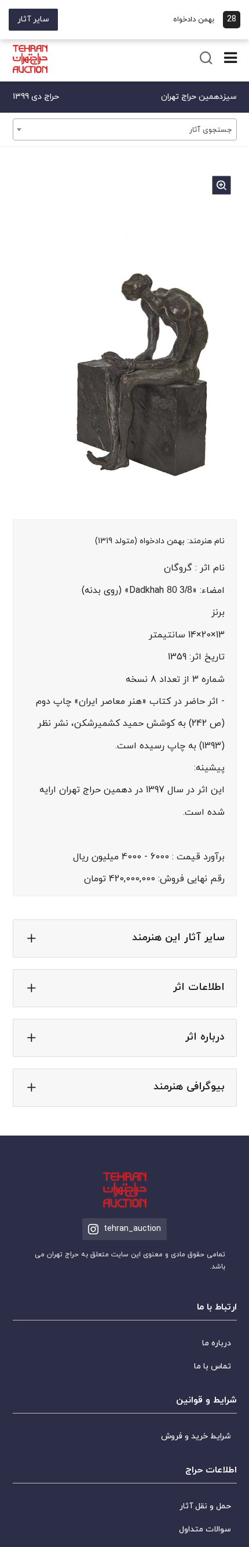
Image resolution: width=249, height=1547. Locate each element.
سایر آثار (33, 19)
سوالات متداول (205, 1529)
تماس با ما (212, 1366)
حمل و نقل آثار (205, 1506)
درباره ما (216, 1343)
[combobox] (125, 129)
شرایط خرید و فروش (196, 1436)
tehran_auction (132, 1228)
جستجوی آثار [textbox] (210, 130)
